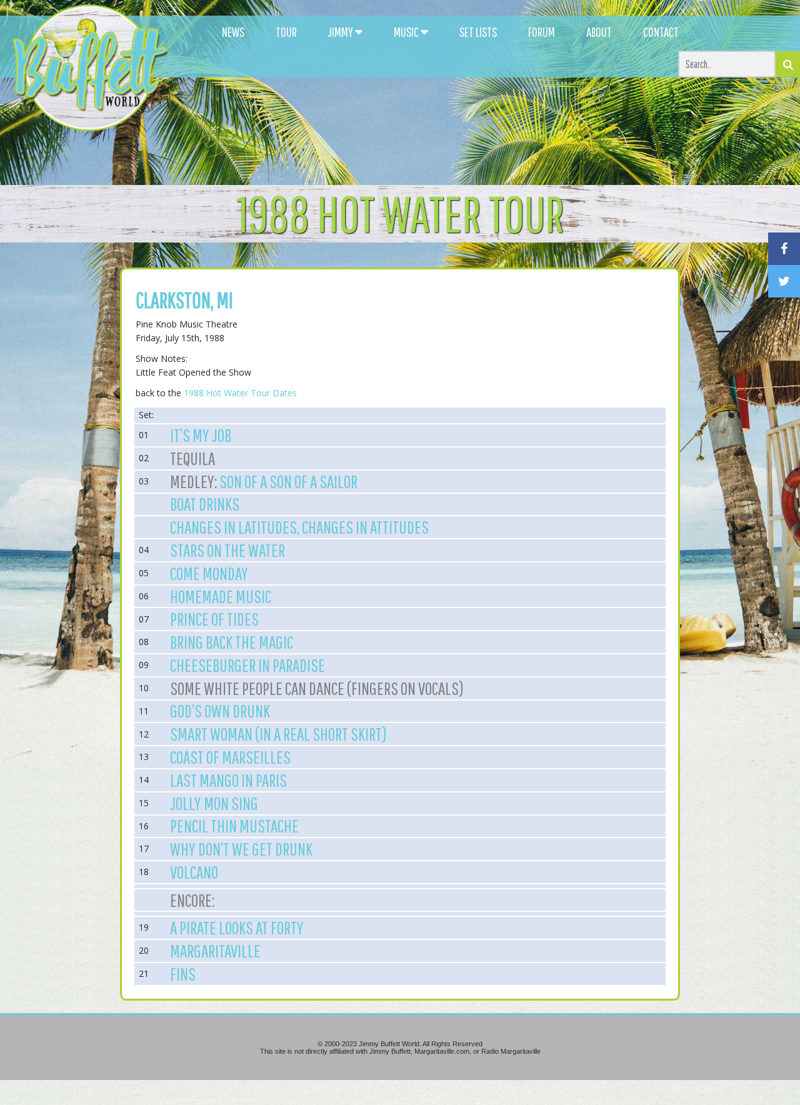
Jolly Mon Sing (214, 803)
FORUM (541, 31)
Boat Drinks (204, 503)
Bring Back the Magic (231, 641)
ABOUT (599, 31)
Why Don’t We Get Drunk (241, 848)
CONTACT (661, 31)
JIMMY (341, 31)
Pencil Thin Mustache (234, 825)
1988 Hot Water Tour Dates (240, 393)
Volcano (194, 871)
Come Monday (209, 573)
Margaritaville (215, 950)
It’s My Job (200, 435)
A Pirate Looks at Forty (237, 927)
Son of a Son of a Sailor (288, 481)
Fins (183, 973)
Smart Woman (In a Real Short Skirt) (278, 733)
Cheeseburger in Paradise (247, 665)
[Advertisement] (489, 112)
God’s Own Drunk (220, 710)
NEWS (233, 31)
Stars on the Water (227, 550)
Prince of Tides (214, 618)
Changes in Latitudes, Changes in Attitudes (299, 527)
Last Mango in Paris (228, 780)
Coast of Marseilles (230, 757)
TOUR (286, 31)
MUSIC (407, 31)
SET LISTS (478, 31)
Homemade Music (220, 596)
